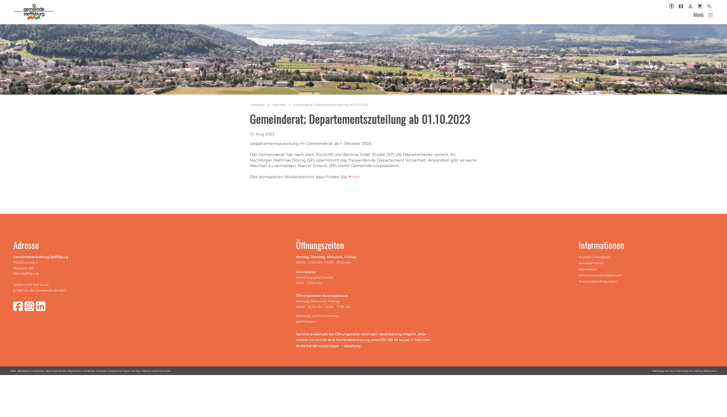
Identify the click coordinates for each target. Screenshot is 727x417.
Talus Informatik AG (680, 371)
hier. (356, 176)
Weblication (710, 371)
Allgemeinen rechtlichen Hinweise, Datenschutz (95, 371)
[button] (710, 15)
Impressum (588, 269)
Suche (711, 6)
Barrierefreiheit (591, 263)
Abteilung (352, 346)
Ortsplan (682, 6)
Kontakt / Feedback (595, 257)
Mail (419, 340)
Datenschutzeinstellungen (600, 275)
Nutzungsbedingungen (598, 281)
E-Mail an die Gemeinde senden (39, 290)
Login (692, 6)
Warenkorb (701, 6)
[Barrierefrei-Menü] (671, 6)
